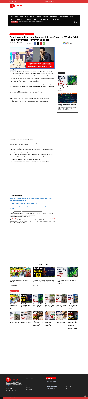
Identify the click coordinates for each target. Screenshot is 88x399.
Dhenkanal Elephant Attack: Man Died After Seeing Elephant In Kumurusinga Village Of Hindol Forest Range (73, 325)
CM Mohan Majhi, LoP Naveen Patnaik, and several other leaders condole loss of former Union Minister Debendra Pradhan (20, 221)
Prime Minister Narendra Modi (27, 215)
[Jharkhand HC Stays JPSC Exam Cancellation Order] (50, 298)
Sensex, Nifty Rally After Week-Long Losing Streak (67, 87)
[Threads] (15, 2)
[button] (80, 1)
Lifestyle (50, 213)
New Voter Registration (52, 386)
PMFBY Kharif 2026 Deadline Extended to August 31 (19, 280)
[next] (76, 22)
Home (11, 32)
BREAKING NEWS (16, 32)
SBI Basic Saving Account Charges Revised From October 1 (72, 306)
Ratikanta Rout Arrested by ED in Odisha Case (43, 280)
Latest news (14, 291)
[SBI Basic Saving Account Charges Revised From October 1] (73, 298)
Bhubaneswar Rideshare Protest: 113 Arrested (61, 305)
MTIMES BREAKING (14, 215)
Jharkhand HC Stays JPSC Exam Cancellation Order (31, 21)
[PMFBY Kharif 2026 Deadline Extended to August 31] (20, 272)
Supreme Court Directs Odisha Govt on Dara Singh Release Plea (38, 323)
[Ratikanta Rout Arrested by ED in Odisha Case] (44, 272)
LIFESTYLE (31, 34)
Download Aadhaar (51, 381)
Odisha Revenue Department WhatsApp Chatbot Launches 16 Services (49, 324)
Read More (8, 385)
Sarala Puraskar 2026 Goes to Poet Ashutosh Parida (60, 322)
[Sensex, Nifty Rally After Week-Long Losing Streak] (67, 80)
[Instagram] (10, 2)
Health (44, 213)
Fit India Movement (30, 213)
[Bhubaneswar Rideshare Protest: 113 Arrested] (61, 298)
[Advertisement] (56, 9)
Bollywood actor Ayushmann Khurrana (32, 212)
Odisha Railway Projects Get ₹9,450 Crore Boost (14, 322)
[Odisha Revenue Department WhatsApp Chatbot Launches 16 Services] (50, 315)
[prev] (74, 22)
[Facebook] (7, 2)
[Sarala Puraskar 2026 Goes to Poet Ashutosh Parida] (61, 315)
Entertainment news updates (17, 213)
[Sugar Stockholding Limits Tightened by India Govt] (26, 315)
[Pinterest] (41, 43)
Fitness (39, 213)
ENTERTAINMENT (21, 34)
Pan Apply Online (51, 388)
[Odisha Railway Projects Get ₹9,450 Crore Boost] (15, 315)
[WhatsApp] (44, 43)
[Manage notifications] (85, 396)
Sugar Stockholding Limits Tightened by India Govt (26, 322)
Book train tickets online (52, 384)
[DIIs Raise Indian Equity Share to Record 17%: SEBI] (67, 98)
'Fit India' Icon (17, 212)
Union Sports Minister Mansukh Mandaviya (20, 216)
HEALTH (26, 34)
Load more (43, 333)
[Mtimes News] (20, 5)
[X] (12, 2)
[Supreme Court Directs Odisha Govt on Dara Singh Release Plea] (38, 315)
